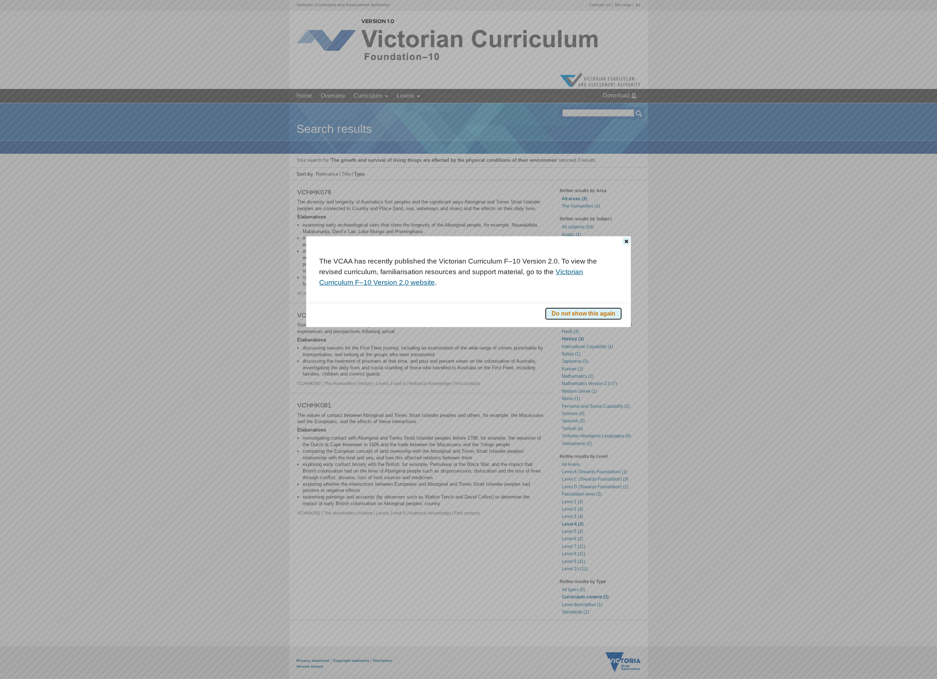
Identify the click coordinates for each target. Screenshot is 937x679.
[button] (626, 241)
